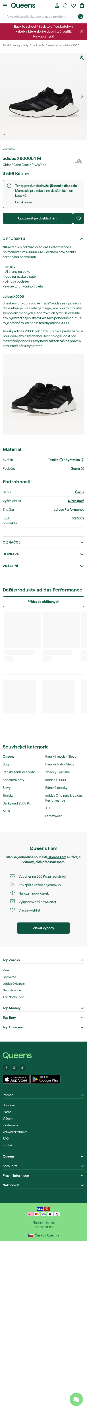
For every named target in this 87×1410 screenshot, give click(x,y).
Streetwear (53, 816)
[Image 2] (9, 134)
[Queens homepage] (23, 5)
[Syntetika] (82, 460)
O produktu (14, 239)
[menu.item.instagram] (14, 1067)
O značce (12, 542)
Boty (6, 764)
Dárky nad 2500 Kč (17, 803)
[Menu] (5, 5)
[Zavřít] (82, 31)
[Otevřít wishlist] (73, 5)
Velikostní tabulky (15, 1132)
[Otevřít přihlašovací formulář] (57, 5)
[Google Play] (45, 1079)
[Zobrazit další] (82, 96)
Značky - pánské (57, 772)
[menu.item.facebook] (6, 1067)
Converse (9, 977)
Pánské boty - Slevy (59, 764)
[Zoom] (82, 58)
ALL (48, 808)
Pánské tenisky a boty (19, 772)
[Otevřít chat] (76, 1399)
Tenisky (8, 796)
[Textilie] (61, 460)
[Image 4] (18, 134)
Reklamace (10, 1125)
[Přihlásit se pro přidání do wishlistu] (78, 218)
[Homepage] (43, 1055)
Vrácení (10, 566)
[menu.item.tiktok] (22, 1067)
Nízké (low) (76, 501)
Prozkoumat (24, 202)
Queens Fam (57, 857)
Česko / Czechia (47, 1235)
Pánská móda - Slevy (60, 757)
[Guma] (82, 468)
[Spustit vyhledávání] (80, 16)
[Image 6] (27, 134)
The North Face (13, 997)
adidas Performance (69, 510)
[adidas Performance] (78, 161)
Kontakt (8, 1145)
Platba (7, 1112)
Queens (8, 757)
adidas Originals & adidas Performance (64, 798)
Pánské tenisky (56, 788)
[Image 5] (22, 134)
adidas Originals (14, 983)
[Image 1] (4, 134)
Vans (6, 970)
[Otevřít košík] (81, 5)
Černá (79, 492)
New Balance (12, 990)
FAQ (6, 1138)
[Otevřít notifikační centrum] (65, 5)
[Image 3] (13, 134)
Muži (6, 811)
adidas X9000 (13, 297)
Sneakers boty (13, 780)
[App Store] (16, 1079)
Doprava (11, 554)
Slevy (6, 788)
